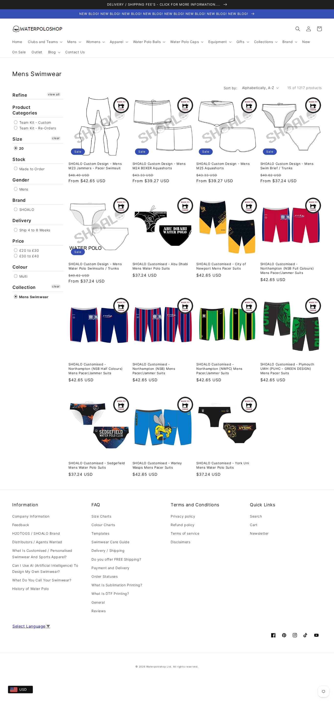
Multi (23, 276)
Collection (24, 287)
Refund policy (183, 525)
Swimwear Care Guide (110, 542)
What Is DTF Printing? (110, 593)
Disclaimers (180, 542)
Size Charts (101, 516)
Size (17, 139)
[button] (297, 28)
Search (256, 516)
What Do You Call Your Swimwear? (41, 580)
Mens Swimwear (33, 297)
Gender (20, 179)
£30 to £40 (28, 256)
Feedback (20, 525)
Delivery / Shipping (107, 550)
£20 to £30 (28, 250)
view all (54, 94)
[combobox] (20, 689)
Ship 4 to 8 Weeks (34, 230)
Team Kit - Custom (34, 122)
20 (21, 148)
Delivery (21, 220)
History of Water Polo (30, 589)
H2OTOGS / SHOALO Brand (36, 533)
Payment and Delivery (110, 568)
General (98, 602)
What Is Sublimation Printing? (116, 585)
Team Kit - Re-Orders (37, 128)
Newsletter (259, 533)
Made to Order (31, 169)
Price (18, 241)
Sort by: (230, 88)
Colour (20, 267)
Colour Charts (103, 525)
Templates (100, 533)
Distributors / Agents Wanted (37, 542)
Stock (18, 159)
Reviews (98, 611)
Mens (23, 189)
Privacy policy (183, 516)
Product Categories (24, 110)
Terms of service (185, 533)
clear (56, 138)
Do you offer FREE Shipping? (116, 559)
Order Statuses (104, 576)
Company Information (30, 516)
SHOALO (26, 209)
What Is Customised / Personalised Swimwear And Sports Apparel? (42, 553)
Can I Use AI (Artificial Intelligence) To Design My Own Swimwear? (45, 568)
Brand (19, 200)
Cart (253, 525)
